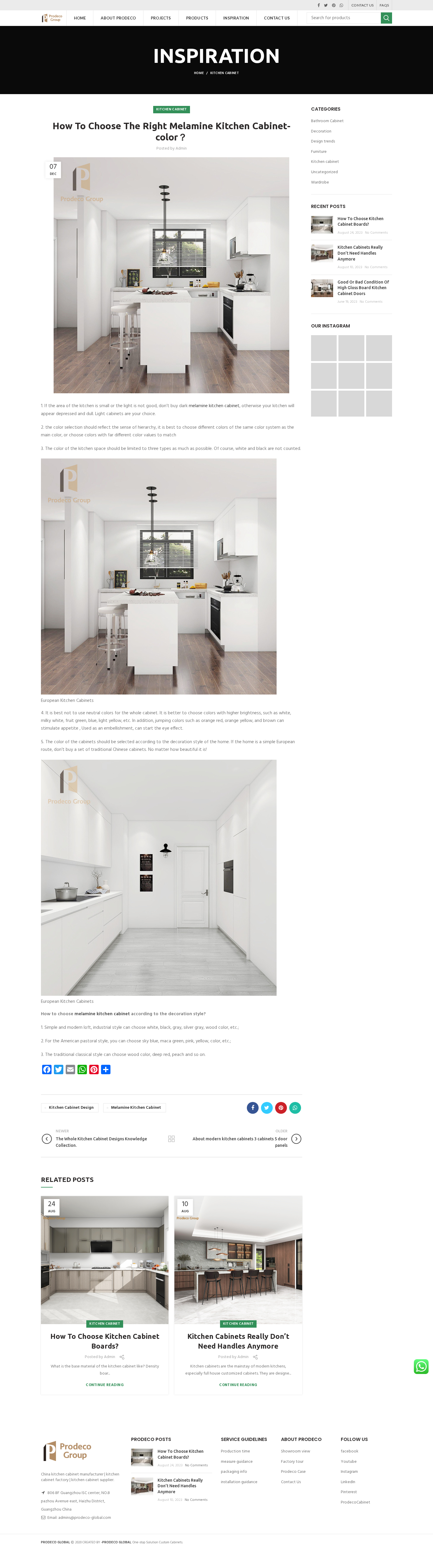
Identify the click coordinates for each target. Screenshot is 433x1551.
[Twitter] (326, 5)
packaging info (234, 1471)
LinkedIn (348, 1482)
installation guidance (239, 1482)
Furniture (319, 152)
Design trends (323, 142)
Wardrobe (320, 183)
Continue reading (105, 1385)
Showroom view (295, 1451)
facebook (349, 1451)
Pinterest (349, 1492)
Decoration (321, 132)
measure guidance (237, 1461)
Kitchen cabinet (224, 73)
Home (199, 73)
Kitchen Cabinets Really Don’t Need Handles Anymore (238, 1341)
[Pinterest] (334, 5)
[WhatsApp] (341, 5)
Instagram (349, 1471)
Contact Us (291, 1482)
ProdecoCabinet (355, 1502)
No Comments (376, 233)
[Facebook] (318, 5)
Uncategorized (324, 172)
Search (386, 18)
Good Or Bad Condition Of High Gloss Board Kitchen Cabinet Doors (363, 288)
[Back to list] (171, 1138)
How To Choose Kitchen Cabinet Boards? (104, 1341)
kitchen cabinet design (71, 1107)
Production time (235, 1451)
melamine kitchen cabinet (214, 406)
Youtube (349, 1461)
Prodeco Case (293, 1471)
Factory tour (292, 1461)
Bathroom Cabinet (327, 121)
